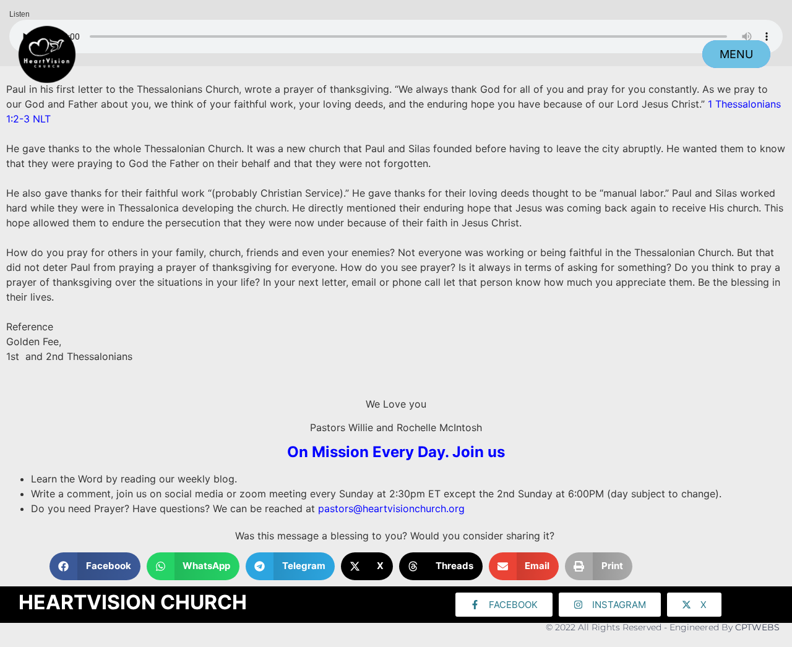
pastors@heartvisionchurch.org (391, 508)
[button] (95, 566)
